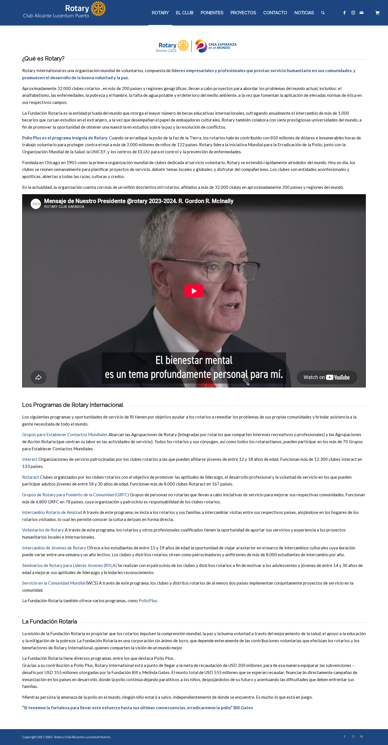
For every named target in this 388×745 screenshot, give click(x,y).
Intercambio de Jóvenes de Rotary (54, 547)
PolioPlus (148, 600)
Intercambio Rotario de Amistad (52, 512)
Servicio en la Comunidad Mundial (53, 582)
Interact (29, 459)
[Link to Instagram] (353, 12)
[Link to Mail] (361, 12)
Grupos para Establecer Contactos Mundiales (65, 434)
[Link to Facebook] (344, 12)
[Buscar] (323, 12)
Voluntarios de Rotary (43, 529)
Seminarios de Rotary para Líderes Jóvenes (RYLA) (69, 565)
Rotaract (30, 477)
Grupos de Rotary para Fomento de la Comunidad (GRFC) (75, 494)
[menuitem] (160, 12)
